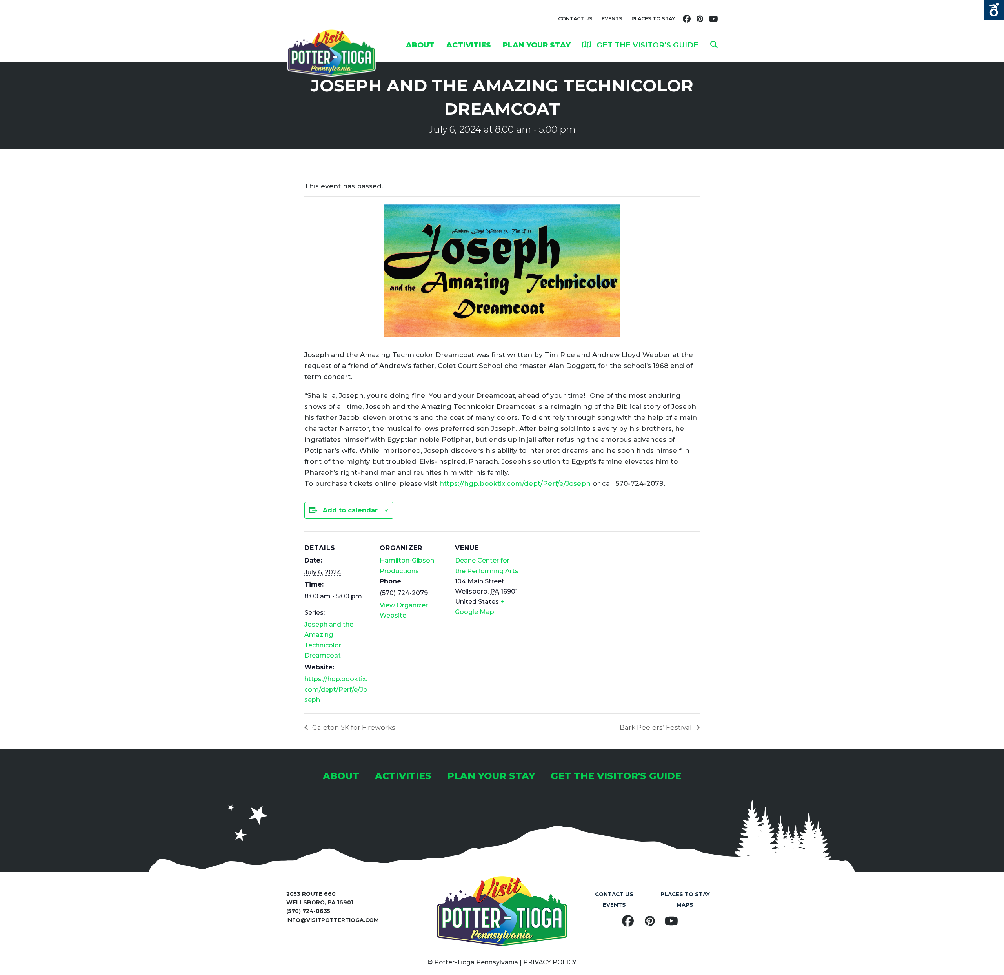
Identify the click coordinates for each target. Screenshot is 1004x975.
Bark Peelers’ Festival (656, 727)
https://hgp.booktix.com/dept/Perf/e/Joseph (515, 483)
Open (994, 10)
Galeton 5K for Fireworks (353, 727)
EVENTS (612, 19)
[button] (714, 44)
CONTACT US (575, 19)
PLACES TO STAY (653, 19)
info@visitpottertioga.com (332, 920)
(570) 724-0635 (308, 911)
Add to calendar (350, 510)
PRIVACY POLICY (550, 962)
